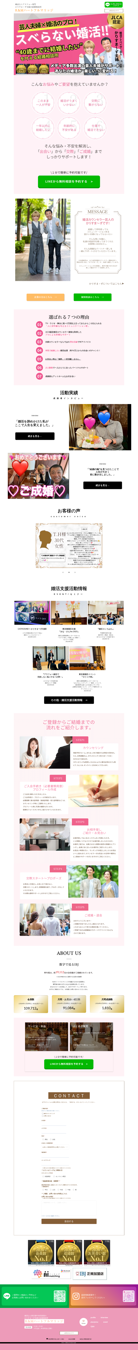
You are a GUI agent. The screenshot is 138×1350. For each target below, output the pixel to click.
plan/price (94, 1322)
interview (104, 1317)
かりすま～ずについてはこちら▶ (106, 283)
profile (93, 1317)
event (105, 1322)
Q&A (92, 1326)
